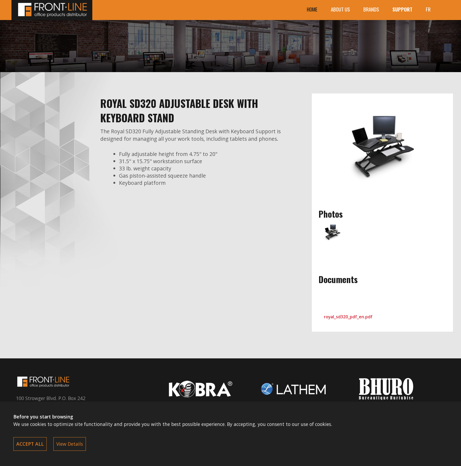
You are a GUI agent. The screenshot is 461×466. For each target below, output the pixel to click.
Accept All (30, 444)
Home (312, 9)
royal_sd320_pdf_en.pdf (348, 317)
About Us (340, 9)
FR (428, 9)
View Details (69, 444)
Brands (371, 9)
